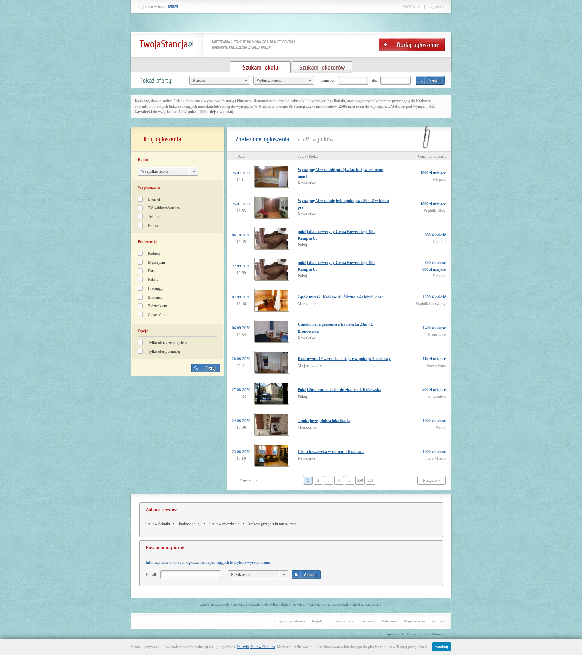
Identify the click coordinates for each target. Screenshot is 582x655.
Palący (153, 279)
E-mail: (151, 574)
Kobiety (154, 253)
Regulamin (320, 621)
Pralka (153, 225)
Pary (151, 271)
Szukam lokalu (260, 67)
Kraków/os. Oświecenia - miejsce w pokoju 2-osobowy (344, 358)
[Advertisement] (177, 428)
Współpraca (344, 621)
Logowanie (436, 6)
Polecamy (389, 621)
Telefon (154, 216)
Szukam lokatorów (322, 67)
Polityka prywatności (288, 621)
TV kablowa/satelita (164, 208)
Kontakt (438, 621)
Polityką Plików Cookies (256, 647)
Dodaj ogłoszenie (412, 44)
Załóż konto (411, 6)
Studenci (155, 297)
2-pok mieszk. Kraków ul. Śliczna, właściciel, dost (340, 297)
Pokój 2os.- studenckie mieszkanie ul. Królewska (339, 389)
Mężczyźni (156, 262)
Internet (154, 199)
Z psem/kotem (159, 314)
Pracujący (155, 288)
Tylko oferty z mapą (164, 351)
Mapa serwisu (414, 621)
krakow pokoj (190, 524)
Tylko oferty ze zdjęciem (167, 342)
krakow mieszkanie (224, 524)
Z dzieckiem (157, 306)
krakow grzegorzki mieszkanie (272, 524)
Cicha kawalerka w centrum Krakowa (331, 451)
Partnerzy (367, 621)
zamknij (441, 647)
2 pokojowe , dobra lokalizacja (324, 420)
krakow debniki (158, 524)
